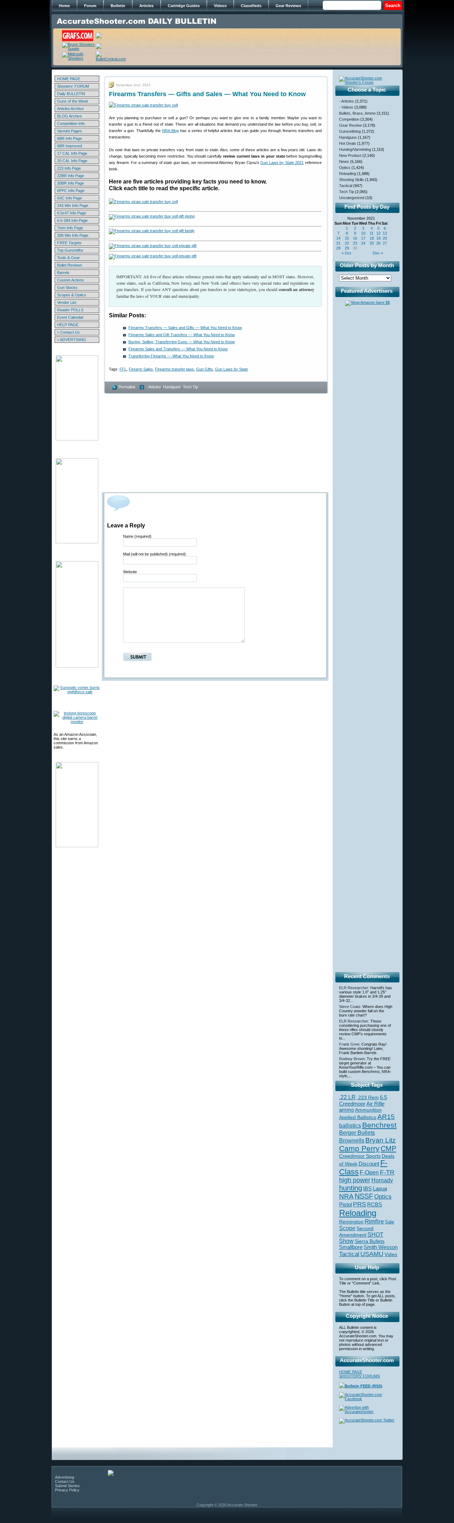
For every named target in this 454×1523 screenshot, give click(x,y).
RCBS (374, 1204)
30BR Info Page (70, 183)
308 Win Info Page (72, 235)
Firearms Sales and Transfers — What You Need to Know (178, 349)
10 (363, 233)
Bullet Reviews (69, 265)
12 (378, 233)
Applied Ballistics (357, 1117)
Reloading (347, 173)
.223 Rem (368, 1097)
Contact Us (64, 1481)
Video (390, 1254)
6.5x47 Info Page (71, 213)
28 (338, 248)
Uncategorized (351, 198)
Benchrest (379, 1125)
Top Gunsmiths (70, 250)
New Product (350, 155)
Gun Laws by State (231, 369)
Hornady (382, 1180)
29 (347, 248)
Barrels (63, 272)
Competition (349, 119)
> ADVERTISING (71, 340)
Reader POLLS (70, 310)
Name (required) (137, 536)
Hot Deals (347, 143)
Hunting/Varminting (355, 149)
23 (355, 243)
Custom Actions (70, 280)
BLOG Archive (69, 116)
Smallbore (350, 1247)
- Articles (153, 387)
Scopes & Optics (71, 295)
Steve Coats (349, 1006)
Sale (389, 1222)
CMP (388, 1148)
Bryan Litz (380, 1140)
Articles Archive (70, 108)
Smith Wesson (381, 1247)
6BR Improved (69, 146)
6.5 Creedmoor (363, 1100)
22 (347, 243)
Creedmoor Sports (360, 1156)
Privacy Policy (67, 1490)
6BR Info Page (69, 138)
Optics (344, 167)
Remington (351, 1222)
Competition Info (71, 123)
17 (363, 238)
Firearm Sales (141, 369)
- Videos (346, 107)
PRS (359, 1204)
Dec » (378, 253)
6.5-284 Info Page (72, 220)
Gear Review (350, 125)
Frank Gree (349, 1044)
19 (378, 238)
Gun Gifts (204, 369)
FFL (123, 369)
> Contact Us (68, 332)
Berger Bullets (357, 1132)
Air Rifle (375, 1104)
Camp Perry (359, 1148)
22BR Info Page (70, 176)
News (344, 161)
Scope (347, 1228)
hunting (350, 1188)
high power (354, 1180)
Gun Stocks (67, 287)
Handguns (172, 387)
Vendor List (66, 302)
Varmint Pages (69, 131)
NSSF (364, 1196)
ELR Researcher (353, 988)
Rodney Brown (352, 1059)
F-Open (369, 1172)
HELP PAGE (67, 325)
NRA (346, 1196)
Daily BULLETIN (71, 94)
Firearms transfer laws (174, 369)
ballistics (350, 1126)
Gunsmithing (350, 131)
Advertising (64, 1477)
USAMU (371, 1254)
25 (372, 243)
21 (338, 243)
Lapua (380, 1188)
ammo (346, 1110)
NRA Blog (170, 130)
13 (385, 233)
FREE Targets (69, 243)
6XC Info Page (69, 198)
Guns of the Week (72, 101)
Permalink (126, 387)
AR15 (386, 1117)
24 (363, 243)
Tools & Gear (68, 258)
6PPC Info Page (70, 190)
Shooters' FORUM (73, 86)
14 (338, 238)
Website (130, 572)
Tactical (345, 185)
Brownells (351, 1140)
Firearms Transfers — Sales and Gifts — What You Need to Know (185, 327)
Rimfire (374, 1221)
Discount (369, 1164)
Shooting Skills (351, 179)
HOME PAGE (68, 79)
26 (378, 243)
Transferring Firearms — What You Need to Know (171, 356)
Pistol (345, 1204)
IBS (367, 1188)
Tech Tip (190, 387)
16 (355, 238)
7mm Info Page (70, 228)
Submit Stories (67, 1486)
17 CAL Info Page (72, 153)
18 (372, 238)
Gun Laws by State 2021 (282, 162)
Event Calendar (70, 317)
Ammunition (368, 1110)
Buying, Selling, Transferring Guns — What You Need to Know (181, 342)
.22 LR (347, 1097)
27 (385, 243)
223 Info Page (69, 168)
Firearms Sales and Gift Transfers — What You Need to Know (181, 335)
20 (385, 238)
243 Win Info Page (72, 205)
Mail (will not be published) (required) (154, 554)
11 (371, 233)
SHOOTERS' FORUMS (359, 1376)
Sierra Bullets (369, 1241)
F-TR (387, 1172)
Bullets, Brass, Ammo (357, 113)
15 (347, 238)
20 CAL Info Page (72, 161)
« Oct (346, 253)
